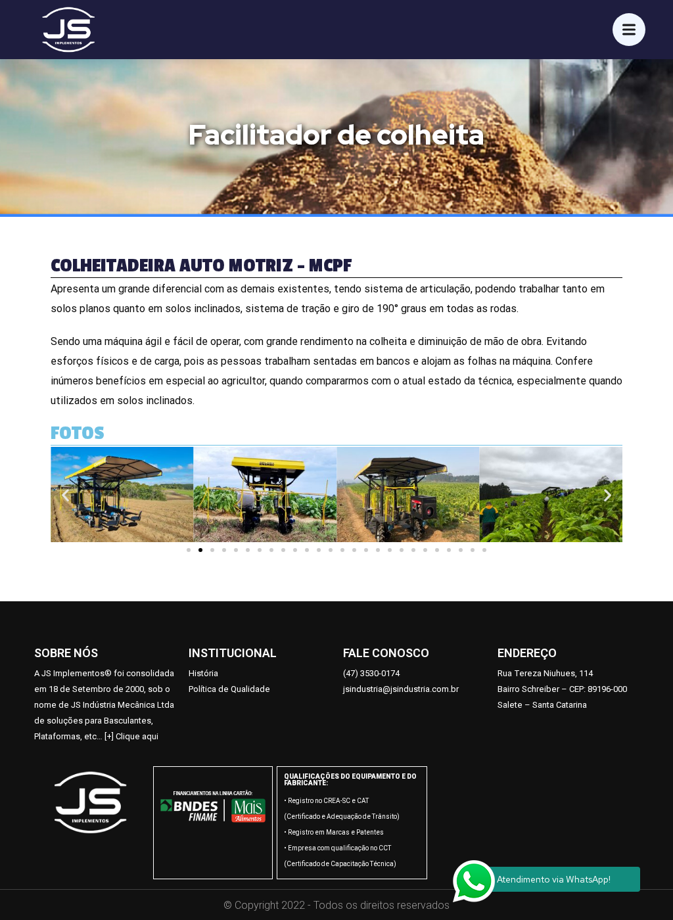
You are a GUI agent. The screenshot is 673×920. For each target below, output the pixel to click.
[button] (189, 550)
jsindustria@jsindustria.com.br (401, 689)
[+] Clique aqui (131, 736)
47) (353, 673)
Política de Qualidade (229, 689)
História (203, 673)
